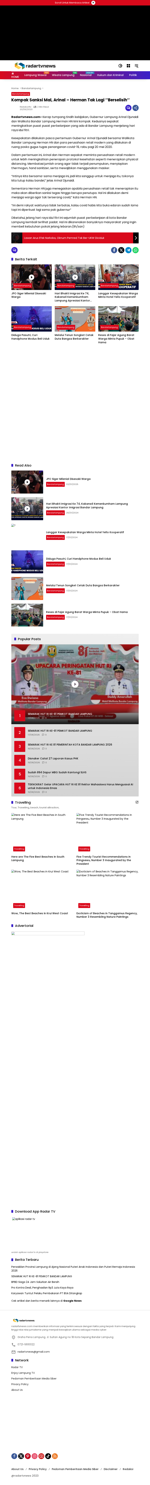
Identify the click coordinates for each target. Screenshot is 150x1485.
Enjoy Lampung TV (23, 1373)
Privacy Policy (20, 1384)
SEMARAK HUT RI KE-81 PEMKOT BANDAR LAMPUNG (60, 731)
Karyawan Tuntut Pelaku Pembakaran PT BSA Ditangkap (46, 1293)
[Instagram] (35, 1456)
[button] (120, 66)
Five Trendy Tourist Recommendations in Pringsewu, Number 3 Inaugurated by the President (103, 860)
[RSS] (55, 1456)
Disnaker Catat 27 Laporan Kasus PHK (53, 758)
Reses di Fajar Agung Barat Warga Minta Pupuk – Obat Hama (116, 338)
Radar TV (17, 1367)
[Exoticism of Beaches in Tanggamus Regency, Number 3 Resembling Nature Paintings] (107, 890)
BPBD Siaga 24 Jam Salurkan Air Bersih (35, 1282)
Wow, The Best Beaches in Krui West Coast (39, 913)
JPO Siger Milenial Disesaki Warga (28, 295)
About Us (17, 1390)
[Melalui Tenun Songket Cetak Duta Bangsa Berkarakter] (75, 319)
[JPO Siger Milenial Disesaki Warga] (31, 277)
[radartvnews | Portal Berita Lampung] (34, 65)
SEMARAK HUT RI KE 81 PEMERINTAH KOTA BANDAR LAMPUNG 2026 (70, 744)
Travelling (19, 848)
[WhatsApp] (135, 250)
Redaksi (128, 1469)
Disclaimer (111, 1469)
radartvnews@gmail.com (34, 1352)
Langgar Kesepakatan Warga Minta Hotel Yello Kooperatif (118, 295)
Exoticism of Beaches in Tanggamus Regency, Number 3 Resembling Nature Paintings (106, 915)
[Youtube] (41, 1456)
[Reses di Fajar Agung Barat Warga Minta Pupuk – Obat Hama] (118, 319)
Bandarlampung (20, 93)
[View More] (137, 802)
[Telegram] (128, 250)
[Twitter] (121, 250)
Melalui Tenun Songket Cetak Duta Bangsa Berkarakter (74, 337)
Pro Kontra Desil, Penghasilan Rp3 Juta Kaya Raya (42, 1287)
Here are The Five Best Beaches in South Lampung (37, 858)
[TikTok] (48, 1456)
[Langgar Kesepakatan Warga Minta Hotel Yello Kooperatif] (118, 277)
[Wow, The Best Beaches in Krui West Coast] (42, 890)
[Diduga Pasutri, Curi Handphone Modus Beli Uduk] (31, 319)
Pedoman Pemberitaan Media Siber (34, 1378)
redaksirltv (25, 107)
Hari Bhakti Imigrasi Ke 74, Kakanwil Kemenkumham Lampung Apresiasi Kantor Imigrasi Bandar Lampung (72, 297)
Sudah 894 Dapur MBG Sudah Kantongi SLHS (57, 772)
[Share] (135, 108)
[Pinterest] (28, 1456)
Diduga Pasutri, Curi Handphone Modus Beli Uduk (30, 337)
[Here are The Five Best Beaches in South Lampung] (42, 833)
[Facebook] (114, 250)
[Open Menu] (128, 66)
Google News (72, 1301)
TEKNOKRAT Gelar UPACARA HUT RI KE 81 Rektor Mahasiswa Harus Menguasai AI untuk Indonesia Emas (80, 786)
